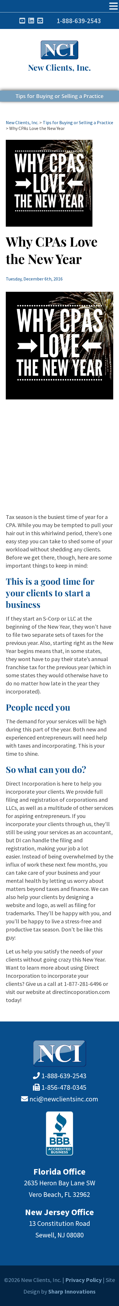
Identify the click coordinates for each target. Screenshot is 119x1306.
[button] (113, 6)
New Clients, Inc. (59, 67)
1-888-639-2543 (79, 20)
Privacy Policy (83, 1279)
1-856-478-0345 (63, 1087)
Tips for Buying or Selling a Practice (59, 96)
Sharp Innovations (72, 1291)
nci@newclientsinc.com (63, 1098)
